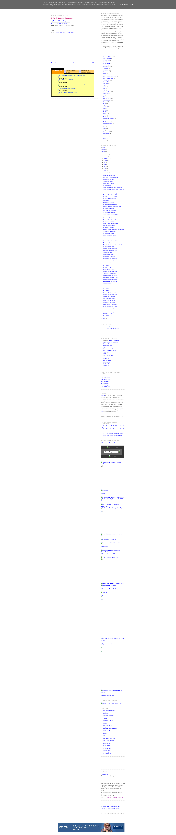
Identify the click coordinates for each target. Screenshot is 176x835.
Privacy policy (104, 774)
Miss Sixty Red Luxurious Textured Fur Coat (113, 244)
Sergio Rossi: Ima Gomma (109, 302)
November (106, 154)
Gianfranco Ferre (107, 98)
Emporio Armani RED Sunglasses (110, 342)
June (105, 164)
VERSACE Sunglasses (114, 340)
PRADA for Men (106, 365)
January (106, 174)
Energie (105, 86)
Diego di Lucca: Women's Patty (110, 281)
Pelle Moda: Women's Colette (109, 210)
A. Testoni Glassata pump (109, 208)
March (105, 170)
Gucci (104, 103)
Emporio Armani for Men (108, 347)
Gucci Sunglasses (107, 283)
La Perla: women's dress (108, 246)
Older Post (95, 63)
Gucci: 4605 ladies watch (108, 298)
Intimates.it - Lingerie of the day (110, 728)
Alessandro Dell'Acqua (108, 56)
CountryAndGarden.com (108, 715)
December (106, 152)
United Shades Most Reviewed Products (86, 71)
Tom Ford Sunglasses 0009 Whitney (68, 88)
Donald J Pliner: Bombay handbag (110, 223)
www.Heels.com (105, 383)
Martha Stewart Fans (107, 731)
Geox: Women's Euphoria (109, 296)
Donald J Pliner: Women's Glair (110, 240)
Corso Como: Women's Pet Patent (111, 277)
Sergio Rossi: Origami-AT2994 (110, 196)
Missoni (105, 115)
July (105, 162)
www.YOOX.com (105, 386)
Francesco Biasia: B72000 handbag (111, 239)
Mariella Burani (106, 111)
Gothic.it (105, 723)
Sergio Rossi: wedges (108, 181)
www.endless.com (105, 377)
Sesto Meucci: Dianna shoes (109, 231)
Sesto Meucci (106, 135)
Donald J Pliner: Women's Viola (110, 194)
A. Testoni (105, 55)
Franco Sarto (106, 93)
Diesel (104, 73)
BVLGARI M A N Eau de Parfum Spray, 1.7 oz (113, 433)
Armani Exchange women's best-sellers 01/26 (113, 189)
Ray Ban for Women (107, 363)
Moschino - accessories (108, 118)
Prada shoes (106, 200)
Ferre (104, 90)
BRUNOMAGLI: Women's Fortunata (111, 310)
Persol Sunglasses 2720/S (66, 79)
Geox (104, 96)
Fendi (104, 88)
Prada (104, 128)
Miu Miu (105, 116)
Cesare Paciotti (106, 66)
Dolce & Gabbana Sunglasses (62, 18)
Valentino (105, 138)
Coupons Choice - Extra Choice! (110, 717)
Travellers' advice (107, 750)
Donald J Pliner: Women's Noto (110, 219)
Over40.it (105, 733)
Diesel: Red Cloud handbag (109, 242)
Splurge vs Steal (106, 745)
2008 (103, 151)
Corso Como (106, 70)
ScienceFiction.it (106, 741)
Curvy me (105, 718)
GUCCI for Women (107, 360)
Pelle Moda (105, 125)
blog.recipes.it (106, 713)
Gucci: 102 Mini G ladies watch (110, 304)
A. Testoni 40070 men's (108, 215)
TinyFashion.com (107, 748)
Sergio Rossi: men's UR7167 (109, 191)
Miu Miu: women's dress (108, 254)
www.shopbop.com (106, 385)
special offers (106, 136)
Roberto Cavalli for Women (109, 357)
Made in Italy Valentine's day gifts (110, 214)
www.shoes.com (105, 376)
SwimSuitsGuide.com (107, 747)
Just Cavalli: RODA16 (108, 217)
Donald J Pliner (106, 80)
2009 (103, 149)
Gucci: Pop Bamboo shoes (109, 175)
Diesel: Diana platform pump (109, 235)
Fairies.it (105, 721)
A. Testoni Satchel (107, 185)
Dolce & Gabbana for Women (109, 350)
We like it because (107, 753)
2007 (103, 318)
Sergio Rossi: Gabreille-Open (109, 287)
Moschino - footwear (107, 123)
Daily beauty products (108, 720)
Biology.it (105, 711)
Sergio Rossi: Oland (107, 267)
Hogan (104, 105)
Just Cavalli (105, 106)
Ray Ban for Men (106, 362)
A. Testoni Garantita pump (109, 212)
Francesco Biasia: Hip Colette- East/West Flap (113, 229)
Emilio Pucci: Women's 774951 (110, 306)
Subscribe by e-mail (116, 9)
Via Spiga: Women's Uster (109, 225)
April (105, 168)
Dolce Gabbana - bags (108, 78)
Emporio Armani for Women (109, 348)
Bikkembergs (106, 60)
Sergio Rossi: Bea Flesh (108, 179)
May (105, 166)
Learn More (124, 4)
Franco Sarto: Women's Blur (109, 285)
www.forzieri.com (105, 379)
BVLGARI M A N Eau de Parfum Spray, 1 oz (112, 435)
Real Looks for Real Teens (109, 738)
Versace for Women (107, 345)
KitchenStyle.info (106, 730)
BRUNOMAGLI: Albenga (108, 183)
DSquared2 (105, 81)
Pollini (104, 126)
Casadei (105, 65)
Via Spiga (105, 140)
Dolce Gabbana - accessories (65, 32)
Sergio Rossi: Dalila (107, 252)
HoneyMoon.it (106, 727)
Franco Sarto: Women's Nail (109, 292)
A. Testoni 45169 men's (108, 221)
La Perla (105, 110)
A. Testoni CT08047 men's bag (110, 193)
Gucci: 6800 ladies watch (108, 269)
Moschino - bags (107, 121)
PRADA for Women (107, 367)
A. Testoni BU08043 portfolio (109, 198)
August (105, 160)
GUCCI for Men (106, 358)
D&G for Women (106, 353)
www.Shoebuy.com (106, 381)
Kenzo (104, 108)
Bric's (104, 61)
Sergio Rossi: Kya (107, 262)
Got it (132, 4)
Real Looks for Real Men (108, 737)
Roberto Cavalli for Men (108, 355)
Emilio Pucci (105, 83)
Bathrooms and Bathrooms (109, 710)
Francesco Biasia (107, 91)
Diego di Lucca (106, 71)
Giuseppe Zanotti (107, 100)
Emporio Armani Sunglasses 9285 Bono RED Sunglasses (73, 84)
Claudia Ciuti (106, 68)
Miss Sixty (105, 113)
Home (75, 63)
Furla (104, 95)
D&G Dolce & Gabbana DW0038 (110, 177)
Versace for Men (106, 343)
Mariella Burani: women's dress (110, 250)
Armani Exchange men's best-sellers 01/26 (112, 187)
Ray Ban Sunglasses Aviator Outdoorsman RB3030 (72, 75)
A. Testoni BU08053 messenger (110, 204)
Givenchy (105, 101)
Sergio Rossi (106, 133)
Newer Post (54, 63)
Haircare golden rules (107, 725)
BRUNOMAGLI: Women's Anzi (110, 313)
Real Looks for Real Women (109, 740)
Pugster (103, 395)
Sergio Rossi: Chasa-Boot (109, 256)
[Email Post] (52, 30)
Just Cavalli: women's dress (109, 273)
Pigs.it (104, 735)
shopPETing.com (106, 743)
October (106, 156)
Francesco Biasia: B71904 (109, 300)
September (106, 158)
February (106, 172)
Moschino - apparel (107, 120)
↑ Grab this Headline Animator (113, 328)
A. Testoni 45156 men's (108, 227)
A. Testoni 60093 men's (108, 233)
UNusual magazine (107, 752)
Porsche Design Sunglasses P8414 (68, 92)
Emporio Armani (106, 85)
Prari (104, 130)
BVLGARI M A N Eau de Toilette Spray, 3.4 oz (113, 432)
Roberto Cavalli (106, 131)
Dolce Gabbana (106, 75)
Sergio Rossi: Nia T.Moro (108, 202)
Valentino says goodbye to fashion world (112, 206)
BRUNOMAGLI (106, 63)
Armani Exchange (107, 58)
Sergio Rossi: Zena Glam (108, 263)
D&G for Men (106, 352)
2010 (103, 147)
